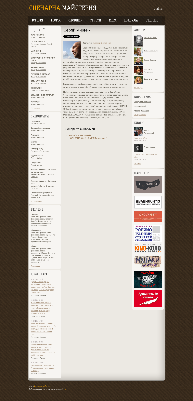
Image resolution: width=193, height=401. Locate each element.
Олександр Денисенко (40, 90)
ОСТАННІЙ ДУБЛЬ (38, 42)
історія (37, 20)
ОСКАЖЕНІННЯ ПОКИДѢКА (42, 95)
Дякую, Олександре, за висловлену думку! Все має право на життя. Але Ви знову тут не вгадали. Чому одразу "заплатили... (43, 286)
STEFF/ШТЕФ (36, 88)
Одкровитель (36, 162)
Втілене (152, 20)
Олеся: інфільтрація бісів (41, 193)
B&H (65, 389)
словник (75, 20)
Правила (131, 20)
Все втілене (35, 266)
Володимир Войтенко (142, 101)
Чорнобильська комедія (80, 135)
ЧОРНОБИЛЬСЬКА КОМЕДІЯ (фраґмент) (88, 138)
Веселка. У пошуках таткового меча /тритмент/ (43, 170)
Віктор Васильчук (151, 50)
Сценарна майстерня (43, 386)
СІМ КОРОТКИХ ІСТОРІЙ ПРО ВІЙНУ (43, 59)
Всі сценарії (35, 108)
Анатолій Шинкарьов (39, 195)
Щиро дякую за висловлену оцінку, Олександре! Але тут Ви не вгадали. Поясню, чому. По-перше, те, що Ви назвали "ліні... (43, 328)
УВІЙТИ (158, 9)
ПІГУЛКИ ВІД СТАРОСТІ (40, 74)
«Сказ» (33, 246)
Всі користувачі (140, 115)
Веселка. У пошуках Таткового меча (43, 182)
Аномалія (35, 135)
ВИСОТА (34, 214)
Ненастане (35, 121)
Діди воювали (37, 155)
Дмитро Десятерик (141, 111)
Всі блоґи (137, 164)
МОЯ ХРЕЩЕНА (37, 67)
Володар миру (37, 149)
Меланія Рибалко (38, 174)
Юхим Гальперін (37, 97)
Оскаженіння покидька (40, 128)
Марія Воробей (140, 106)
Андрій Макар (36, 165)
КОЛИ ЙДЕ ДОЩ (37, 35)
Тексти (95, 20)
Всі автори (138, 87)
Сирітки (34, 142)
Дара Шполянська (38, 123)
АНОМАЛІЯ (35, 102)
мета (112, 20)
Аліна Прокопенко (38, 37)
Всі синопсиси (36, 201)
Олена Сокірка (37, 158)
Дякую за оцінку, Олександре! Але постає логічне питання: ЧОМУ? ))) (43, 368)
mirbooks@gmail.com (102, 42)
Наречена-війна (140, 138)
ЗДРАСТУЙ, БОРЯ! (38, 81)
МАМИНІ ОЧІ (36, 51)
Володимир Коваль (38, 44)
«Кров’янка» (36, 230)
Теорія (56, 20)
